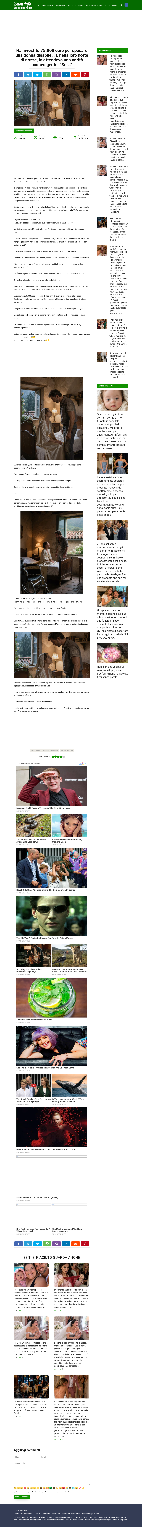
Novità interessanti (51, 751)
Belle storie (36, 751)
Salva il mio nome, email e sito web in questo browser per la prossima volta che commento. (47, 1492)
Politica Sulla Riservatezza (24, 1514)
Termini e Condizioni (42, 1514)
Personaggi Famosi (94, 5)
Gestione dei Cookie (58, 1514)
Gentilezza (60, 5)
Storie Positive (111, 5)
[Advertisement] (71, 30)
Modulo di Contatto (80, 1514)
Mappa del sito (93, 1514)
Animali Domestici (75, 5)
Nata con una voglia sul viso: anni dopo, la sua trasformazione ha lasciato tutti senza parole (112, 671)
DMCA (69, 1514)
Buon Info (22, 4)
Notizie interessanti (45, 5)
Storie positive (67, 751)
